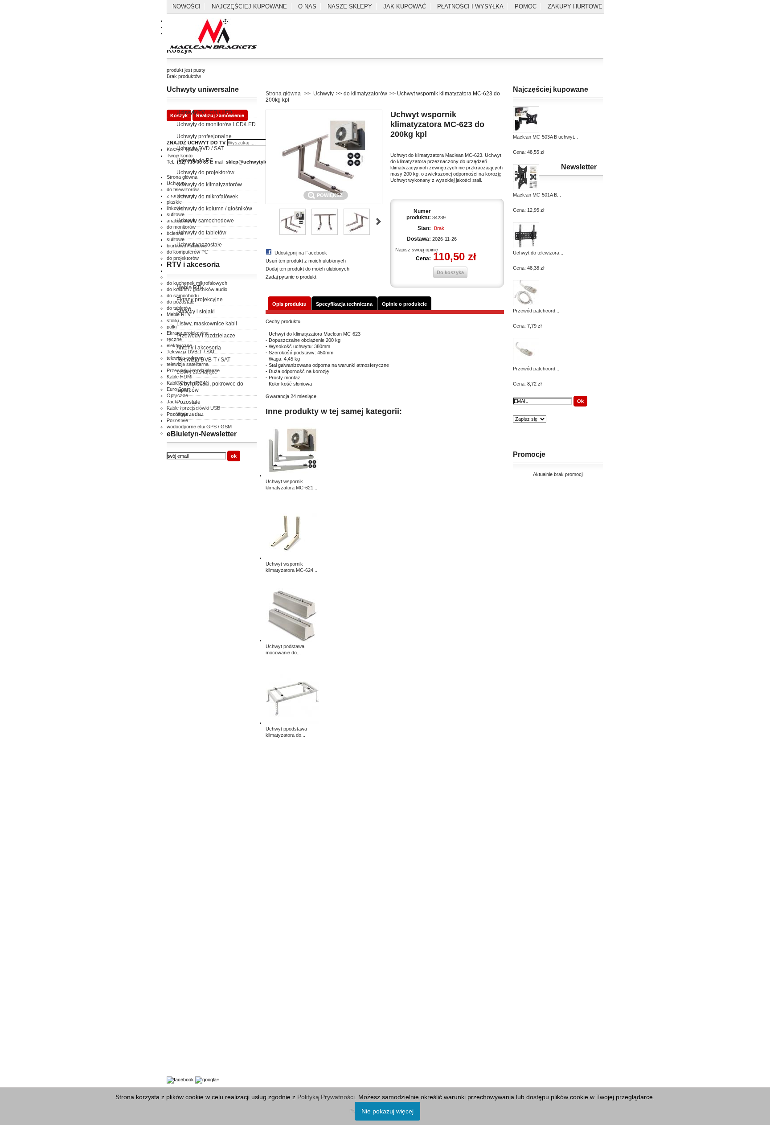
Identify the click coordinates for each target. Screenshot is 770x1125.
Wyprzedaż (190, 414)
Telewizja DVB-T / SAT (203, 360)
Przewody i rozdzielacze (205, 336)
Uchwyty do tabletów (201, 233)
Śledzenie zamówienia (190, 921)
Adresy (174, 902)
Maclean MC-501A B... (537, 194)
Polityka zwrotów (185, 821)
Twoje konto (179, 882)
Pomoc (526, 6)
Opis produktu (289, 304)
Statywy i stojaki (195, 311)
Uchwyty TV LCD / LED (204, 112)
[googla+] (207, 1079)
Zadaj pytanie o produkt (291, 276)
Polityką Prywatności (326, 1096)
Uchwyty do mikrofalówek (207, 196)
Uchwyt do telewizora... (538, 252)
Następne (378, 222)
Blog (171, 1065)
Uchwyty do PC (194, 160)
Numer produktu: (418, 214)
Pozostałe (188, 402)
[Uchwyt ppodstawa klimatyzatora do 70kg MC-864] (292, 722)
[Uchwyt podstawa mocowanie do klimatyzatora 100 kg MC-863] (292, 640)
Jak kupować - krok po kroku (198, 1029)
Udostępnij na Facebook (300, 252)
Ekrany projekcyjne (199, 299)
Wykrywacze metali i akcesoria (200, 1045)
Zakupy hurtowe (575, 6)
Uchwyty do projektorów (205, 172)
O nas (307, 6)
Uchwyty (323, 93)
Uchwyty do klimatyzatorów (209, 184)
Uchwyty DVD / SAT (200, 148)
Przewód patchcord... (536, 310)
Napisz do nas (182, 912)
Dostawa (176, 892)
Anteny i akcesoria (198, 348)
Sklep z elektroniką (187, 1055)
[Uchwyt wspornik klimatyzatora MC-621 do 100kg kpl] (292, 475)
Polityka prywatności (189, 801)
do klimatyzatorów (365, 93)
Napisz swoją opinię (416, 249)
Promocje (529, 455)
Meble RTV (190, 287)
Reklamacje (179, 830)
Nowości (186, 6)
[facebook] (180, 1079)
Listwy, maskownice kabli (206, 323)
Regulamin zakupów (188, 811)
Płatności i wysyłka (470, 6)
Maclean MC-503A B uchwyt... (545, 137)
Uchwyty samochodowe (205, 221)
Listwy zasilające (196, 372)
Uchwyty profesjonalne (204, 136)
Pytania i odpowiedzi (188, 1019)
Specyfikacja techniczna (344, 304)
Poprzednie (269, 222)
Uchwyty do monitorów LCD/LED (216, 124)
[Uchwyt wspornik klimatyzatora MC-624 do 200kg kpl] (292, 557)
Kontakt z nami (183, 791)
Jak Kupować (404, 6)
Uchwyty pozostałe (199, 245)
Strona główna (283, 93)
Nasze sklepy (350, 6)
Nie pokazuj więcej (387, 1111)
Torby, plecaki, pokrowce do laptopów (209, 387)
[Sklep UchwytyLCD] (214, 34)
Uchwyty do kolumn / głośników (214, 208)
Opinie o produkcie (404, 304)
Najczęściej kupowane (249, 6)
